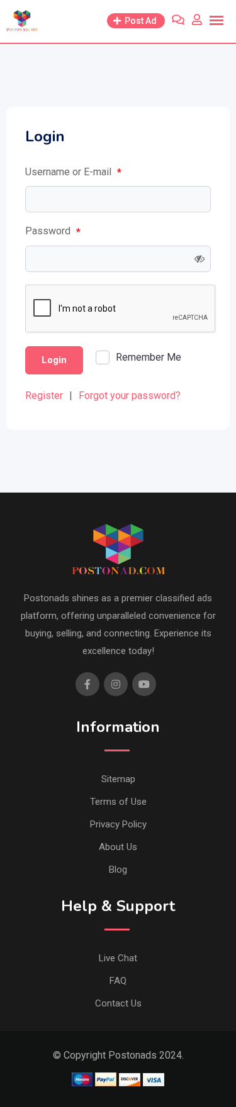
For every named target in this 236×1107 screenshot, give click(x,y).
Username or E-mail (73, 172)
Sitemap (118, 779)
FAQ (118, 980)
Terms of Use (118, 801)
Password (53, 231)
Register (44, 395)
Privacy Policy (118, 824)
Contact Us (118, 1003)
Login (54, 360)
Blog (118, 869)
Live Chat (118, 958)
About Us (118, 847)
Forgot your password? (130, 395)
